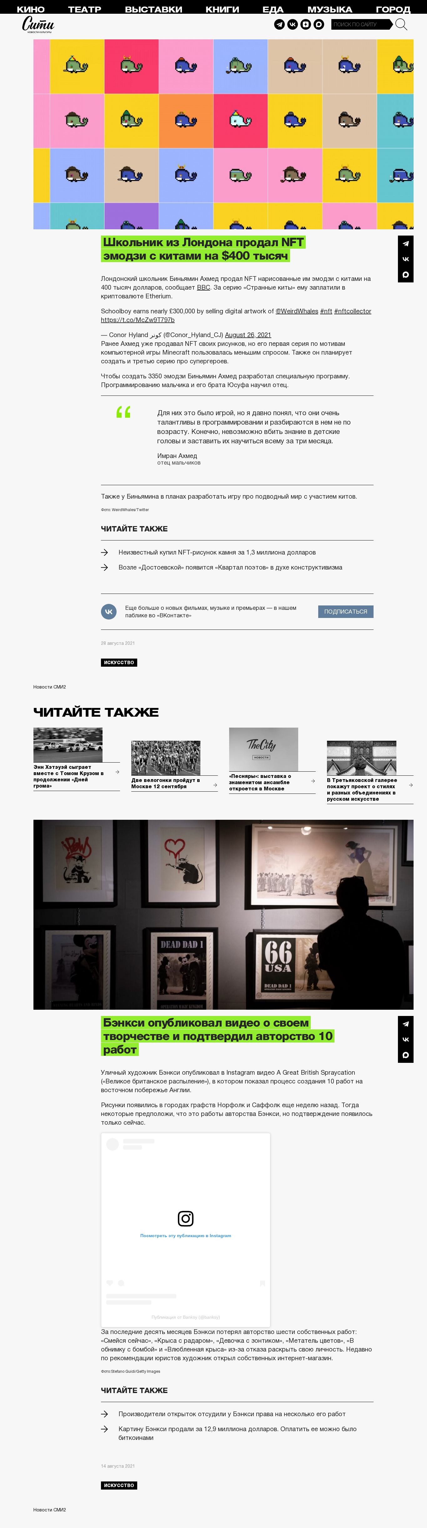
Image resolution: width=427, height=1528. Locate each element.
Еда (273, 9)
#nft (326, 311)
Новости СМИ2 (49, 686)
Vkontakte (292, 24)
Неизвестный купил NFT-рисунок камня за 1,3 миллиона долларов (217, 552)
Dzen (305, 24)
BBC (203, 287)
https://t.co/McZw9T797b (138, 319)
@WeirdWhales (297, 311)
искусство (119, 662)
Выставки (153, 9)
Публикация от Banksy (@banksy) (186, 1317)
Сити (38, 24)
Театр (84, 9)
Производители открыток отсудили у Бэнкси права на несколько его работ (232, 1414)
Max (319, 24)
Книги (222, 9)
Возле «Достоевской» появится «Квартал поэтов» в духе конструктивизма (230, 567)
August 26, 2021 (248, 334)
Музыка (329, 9)
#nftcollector (352, 311)
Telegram (279, 24)
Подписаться (345, 612)
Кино (30, 9)
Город (393, 9)
